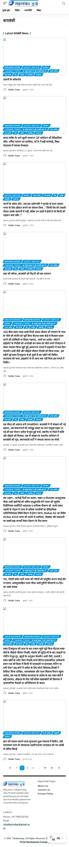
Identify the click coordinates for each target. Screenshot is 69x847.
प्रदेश (22, 75)
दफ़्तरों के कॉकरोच (12, 79)
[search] (63, 3)
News (46, 67)
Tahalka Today (14, 89)
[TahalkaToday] (24, 3)
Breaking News (12, 67)
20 (52, 768)
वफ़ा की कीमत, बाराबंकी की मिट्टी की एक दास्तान (27, 273)
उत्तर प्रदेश (53, 71)
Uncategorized (13, 320)
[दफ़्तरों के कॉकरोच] (34, 56)
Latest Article (31, 67)
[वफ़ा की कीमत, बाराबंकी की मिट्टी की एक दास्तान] (34, 250)
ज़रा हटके (8, 75)
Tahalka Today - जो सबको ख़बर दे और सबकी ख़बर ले (25, 71)
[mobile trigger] (6, 3)
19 (45, 768)
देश (16, 75)
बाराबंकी (30, 75)
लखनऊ (38, 75)
